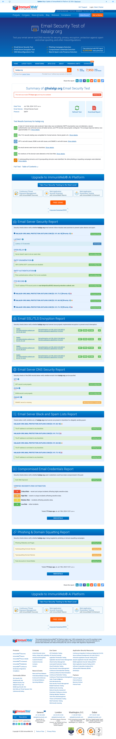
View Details (58, 518)
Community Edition (19, 675)
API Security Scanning (55, 655)
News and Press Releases (39, 673)
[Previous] (3, 1)
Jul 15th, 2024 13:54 (51, 329)
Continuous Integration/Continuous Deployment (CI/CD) (88, 653)
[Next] (112, 1)
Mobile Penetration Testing (56, 685)
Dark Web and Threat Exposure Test (22, 689)
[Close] (106, 1)
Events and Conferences (38, 678)
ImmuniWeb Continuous (20, 666)
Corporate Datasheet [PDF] (58, 210)
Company (35, 650)
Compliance (16, 671)
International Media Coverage (40, 675)
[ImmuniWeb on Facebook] (25, 723)
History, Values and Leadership (40, 655)
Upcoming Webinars (37, 682)
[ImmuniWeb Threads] (30, 723)
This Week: (86, 11)
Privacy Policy (51, 731)
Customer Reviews (37, 659)
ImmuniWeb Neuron (18, 656)
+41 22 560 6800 (40, 715)
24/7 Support (83, 7)
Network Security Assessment (57, 690)
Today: (97, 11)
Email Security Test (18, 680)
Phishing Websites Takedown (57, 694)
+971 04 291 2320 (94, 715)
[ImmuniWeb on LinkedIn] (14, 723)
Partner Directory (77, 680)
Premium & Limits (73, 64)
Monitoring (39, 64)
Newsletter (23, 717)
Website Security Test (18, 682)
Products (16, 650)
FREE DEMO (58, 202)
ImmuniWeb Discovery (19, 653)
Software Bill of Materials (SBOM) (82, 668)
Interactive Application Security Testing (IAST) (85, 657)
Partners (76, 675)
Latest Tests (27, 64)
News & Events (37, 671)
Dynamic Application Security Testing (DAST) (85, 659)
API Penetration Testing (55, 653)
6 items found (97, 549)
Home (16, 64)
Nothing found (96, 480)
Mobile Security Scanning (56, 688)
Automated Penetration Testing (57, 664)
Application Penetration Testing (57, 657)
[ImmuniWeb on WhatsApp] (19, 723)
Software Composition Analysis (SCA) (83, 666)
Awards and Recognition (39, 657)
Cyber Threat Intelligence (56, 679)
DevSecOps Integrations (19, 668)
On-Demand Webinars (38, 680)
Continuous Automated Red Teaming (59, 670)
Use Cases (53, 650)
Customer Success (37, 662)
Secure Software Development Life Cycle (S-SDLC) (86, 655)
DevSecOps (76, 670)
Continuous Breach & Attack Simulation (60, 672)
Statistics (88, 63)
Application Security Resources (83, 650)
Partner (101, 7)
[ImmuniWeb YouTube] (27, 723)
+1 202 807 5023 (76, 715)
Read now (77, 1)
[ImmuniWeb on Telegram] (22, 723)
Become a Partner (77, 682)
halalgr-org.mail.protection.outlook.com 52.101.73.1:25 (25, 339)
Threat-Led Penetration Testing (57, 698)
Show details (35, 130)
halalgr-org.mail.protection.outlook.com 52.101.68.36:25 (25, 347)
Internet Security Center (62, 11)
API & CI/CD (51, 64)
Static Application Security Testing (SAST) (84, 664)
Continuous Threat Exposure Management (60, 677)
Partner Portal (76, 684)
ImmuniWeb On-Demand (20, 661)
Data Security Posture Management (59, 683)
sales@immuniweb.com (40, 717)
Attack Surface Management (57, 662)
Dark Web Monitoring (55, 681)
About (61, 64)
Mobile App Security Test (19, 687)
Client (96, 7)
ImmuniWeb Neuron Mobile (20, 659)
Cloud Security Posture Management (59, 668)
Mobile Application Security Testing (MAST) (84, 662)
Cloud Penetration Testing (56, 666)
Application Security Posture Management (60, 659)
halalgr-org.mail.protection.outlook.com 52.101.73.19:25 (25, 356)
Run (69, 70)
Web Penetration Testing (56, 701)
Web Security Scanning (55, 703)
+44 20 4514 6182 (58, 715)
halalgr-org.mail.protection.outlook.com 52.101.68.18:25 (25, 330)
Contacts (34, 664)
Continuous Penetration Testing (57, 675)
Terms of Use (40, 731)
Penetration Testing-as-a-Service (58, 692)
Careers (34, 666)
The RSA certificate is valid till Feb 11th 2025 (50, 331)
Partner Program (77, 678)
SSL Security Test (17, 678)
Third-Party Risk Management (57, 696)
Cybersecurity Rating (18, 691)
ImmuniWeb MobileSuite (20, 664)
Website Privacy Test (18, 684)
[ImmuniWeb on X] (16, 723)
